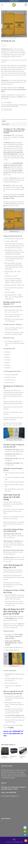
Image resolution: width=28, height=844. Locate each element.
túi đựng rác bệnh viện (14, 105)
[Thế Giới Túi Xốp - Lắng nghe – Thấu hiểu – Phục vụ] (14, 4)
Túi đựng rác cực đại (22, 757)
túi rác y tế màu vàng (13, 106)
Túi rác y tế (9, 618)
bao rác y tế (5, 105)
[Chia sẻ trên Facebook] (2, 109)
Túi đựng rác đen (13, 757)
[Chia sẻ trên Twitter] (5, 109)
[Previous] (1, 755)
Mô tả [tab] (4, 121)
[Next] (27, 755)
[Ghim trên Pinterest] (10, 109)
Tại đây (10, 727)
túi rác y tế (5, 106)
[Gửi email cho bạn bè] (8, 109)
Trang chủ (4, 38)
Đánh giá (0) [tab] (5, 124)
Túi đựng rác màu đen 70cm (5, 757)
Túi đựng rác (12, 38)
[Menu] (2, 5)
